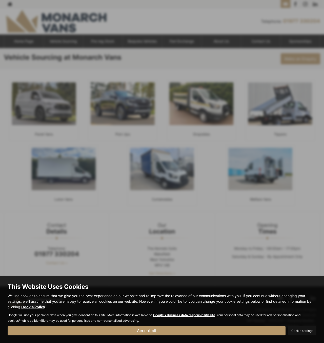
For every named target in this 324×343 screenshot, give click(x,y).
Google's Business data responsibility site (184, 315)
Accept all (146, 330)
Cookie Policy (33, 307)
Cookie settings (302, 331)
